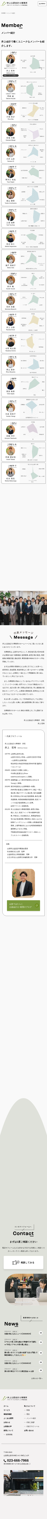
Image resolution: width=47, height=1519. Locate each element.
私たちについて (29, 1406)
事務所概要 (8, 1414)
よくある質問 (8, 1418)
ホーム (6, 1406)
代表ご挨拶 (30, 1422)
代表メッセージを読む (10, 75)
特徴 (28, 1410)
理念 (28, 1414)
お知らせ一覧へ (37, 1378)
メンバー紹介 (31, 1418)
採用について (8, 1430)
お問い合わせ (29, 1430)
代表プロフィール (32, 1426)
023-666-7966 (18, 1460)
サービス (7, 1410)
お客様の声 (8, 1426)
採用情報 (9, 1434)
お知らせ (7, 1422)
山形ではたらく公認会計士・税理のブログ (20, 905)
